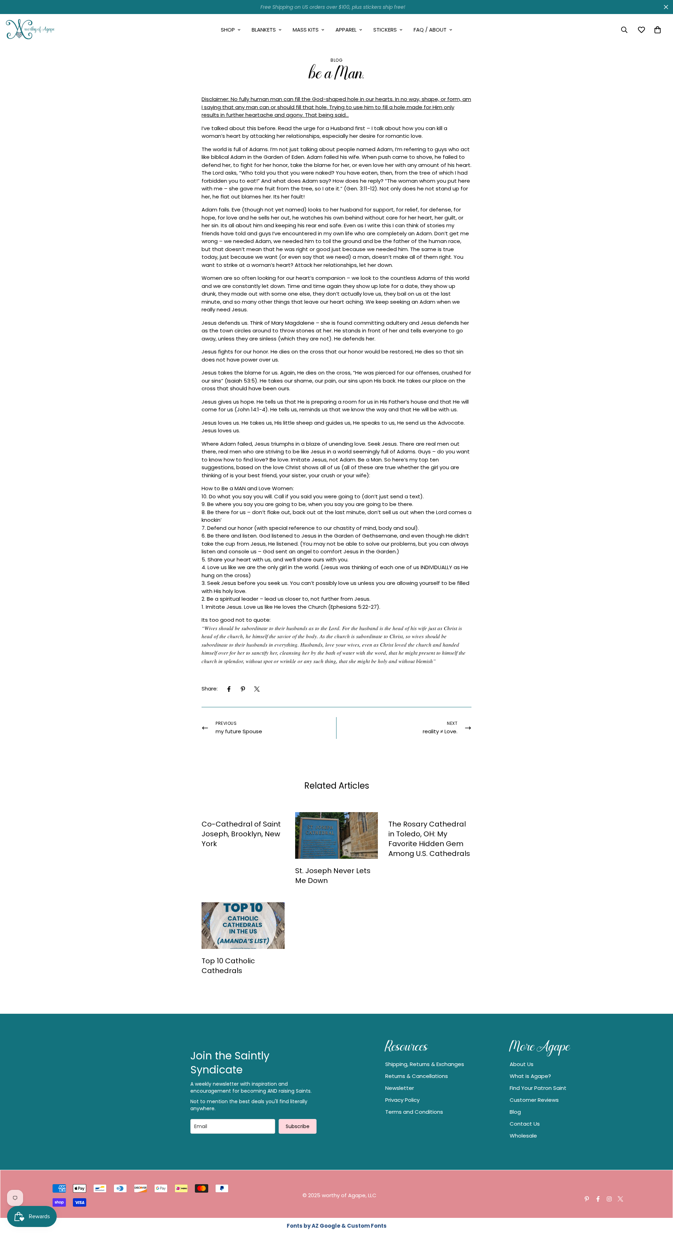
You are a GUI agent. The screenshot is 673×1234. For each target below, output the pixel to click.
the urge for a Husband (323, 128)
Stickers (385, 29)
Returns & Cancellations (416, 1076)
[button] (658, 30)
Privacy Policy (402, 1100)
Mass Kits (306, 29)
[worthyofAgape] (30, 30)
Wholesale (523, 1135)
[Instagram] (609, 1199)
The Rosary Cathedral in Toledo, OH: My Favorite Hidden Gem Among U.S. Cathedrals (429, 838)
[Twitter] (257, 689)
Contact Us (525, 1123)
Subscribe (298, 1126)
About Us (521, 1064)
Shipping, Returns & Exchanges (424, 1064)
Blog (336, 60)
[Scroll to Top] (659, 1196)
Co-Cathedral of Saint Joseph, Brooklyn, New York (241, 834)
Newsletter (399, 1088)
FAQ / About (430, 29)
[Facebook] (229, 689)
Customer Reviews (534, 1100)
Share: (210, 688)
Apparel (345, 29)
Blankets (264, 29)
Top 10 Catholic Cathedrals (228, 966)
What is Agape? (530, 1076)
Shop (228, 29)
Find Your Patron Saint (538, 1088)
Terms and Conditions (414, 1111)
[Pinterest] (243, 689)
